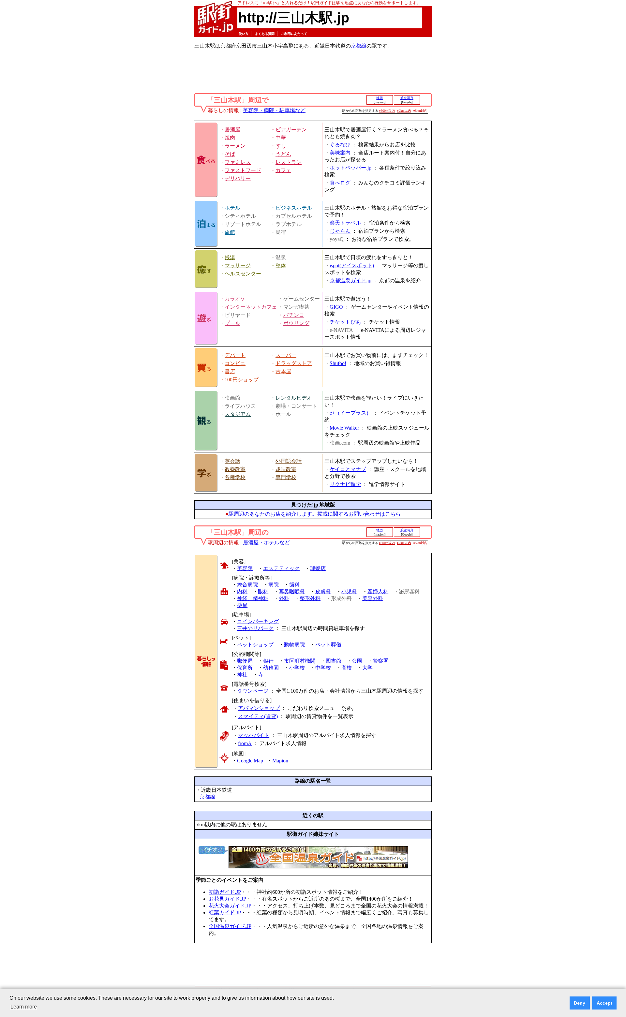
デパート (235, 355)
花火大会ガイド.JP (230, 905)
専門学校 (286, 477)
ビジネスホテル (294, 208)
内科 (242, 591)
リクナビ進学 (345, 484)
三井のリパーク (255, 628)
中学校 (323, 668)
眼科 (263, 591)
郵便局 (245, 661)
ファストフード (243, 170)
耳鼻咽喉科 (292, 591)
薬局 (242, 605)
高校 (346, 668)
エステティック (281, 568)
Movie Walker (344, 428)
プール (232, 323)
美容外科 (372, 598)
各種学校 (235, 477)
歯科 (294, 584)
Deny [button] (579, 1003)
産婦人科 (377, 591)
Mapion (280, 760)
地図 (379, 98)
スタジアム (238, 414)
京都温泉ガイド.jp (350, 280)
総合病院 (247, 584)
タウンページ (252, 691)
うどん (283, 154)
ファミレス (238, 162)
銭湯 (230, 257)
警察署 (380, 661)
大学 (367, 668)
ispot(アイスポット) (352, 265)
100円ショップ (242, 379)
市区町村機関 (299, 661)
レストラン (289, 162)
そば (230, 154)
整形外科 (310, 598)
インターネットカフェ (251, 307)
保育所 (245, 668)
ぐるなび (340, 144)
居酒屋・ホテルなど (266, 542)
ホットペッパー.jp (350, 167)
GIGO (336, 307)
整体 (281, 265)
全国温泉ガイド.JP (230, 926)
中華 (281, 137)
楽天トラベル (345, 223)
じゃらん (340, 231)
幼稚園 (271, 668)
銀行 (268, 661)
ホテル (232, 208)
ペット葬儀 (328, 644)
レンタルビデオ (294, 398)
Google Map (250, 760)
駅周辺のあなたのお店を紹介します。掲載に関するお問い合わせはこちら (315, 514)
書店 (230, 371)
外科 (284, 598)
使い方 (243, 34)
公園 (357, 661)
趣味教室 (286, 469)
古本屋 (283, 371)
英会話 (232, 461)
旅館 (230, 232)
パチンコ (293, 315)
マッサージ (238, 265)
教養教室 (235, 469)
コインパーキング (258, 621)
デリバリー (238, 178)
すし (281, 146)
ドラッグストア (294, 363)
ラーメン (235, 146)
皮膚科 (323, 591)
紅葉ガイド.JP (225, 912)
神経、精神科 (252, 598)
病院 (273, 584)
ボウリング (296, 323)
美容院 (245, 568)
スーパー (286, 355)
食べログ (340, 182)
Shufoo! (338, 363)
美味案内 (340, 152)
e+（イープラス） (350, 413)
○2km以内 (404, 110)
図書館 (333, 661)
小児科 (349, 591)
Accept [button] (604, 1003)
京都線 (358, 46)
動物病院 (294, 644)
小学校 (297, 668)
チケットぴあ (345, 322)
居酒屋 (232, 129)
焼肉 (230, 137)
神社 (242, 674)
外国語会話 (289, 461)
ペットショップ (255, 644)
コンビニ (235, 363)
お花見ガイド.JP (227, 899)
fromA (245, 743)
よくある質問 (265, 34)
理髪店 (318, 568)
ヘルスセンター (243, 273)
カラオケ (235, 299)
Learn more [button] (23, 1007)
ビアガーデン (291, 129)
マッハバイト (253, 735)
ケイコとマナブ (348, 469)
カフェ (283, 170)
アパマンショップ (259, 708)
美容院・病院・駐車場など (274, 110)
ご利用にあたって (294, 34)
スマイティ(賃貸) (258, 716)
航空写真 (406, 98)
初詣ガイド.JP (225, 892)
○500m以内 (387, 110)
